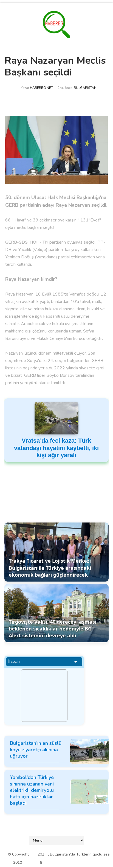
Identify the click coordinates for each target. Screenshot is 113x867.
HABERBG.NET (41, 88)
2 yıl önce (65, 88)
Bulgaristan (85, 88)
